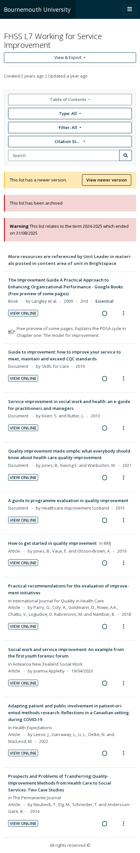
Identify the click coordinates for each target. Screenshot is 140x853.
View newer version (106, 180)
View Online (23, 313)
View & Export (67, 57)
